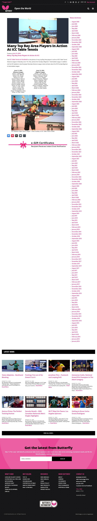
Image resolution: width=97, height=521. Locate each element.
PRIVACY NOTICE (45, 489)
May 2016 (74, 302)
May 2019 (74, 220)
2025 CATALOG (45, 479)
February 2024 (76, 90)
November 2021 (76, 152)
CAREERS (60, 479)
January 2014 (76, 341)
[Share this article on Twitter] (16, 135)
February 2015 (76, 337)
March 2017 (75, 279)
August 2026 (75, 22)
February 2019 (76, 227)
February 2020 (76, 200)
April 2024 (75, 85)
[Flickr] (73, 2)
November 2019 (76, 206)
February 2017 (76, 282)
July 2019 (74, 216)
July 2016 (74, 298)
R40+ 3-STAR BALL (28, 487)
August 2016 (75, 295)
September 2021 (77, 156)
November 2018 (76, 234)
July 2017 (74, 270)
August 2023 (75, 104)
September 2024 (77, 74)
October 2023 (76, 99)
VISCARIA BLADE (27, 481)
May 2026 (74, 28)
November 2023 (76, 97)
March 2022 (75, 143)
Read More (5, 387)
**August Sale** (7, 2)
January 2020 (76, 202)
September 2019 (77, 211)
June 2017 (75, 273)
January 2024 (76, 92)
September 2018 (77, 238)
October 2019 (76, 209)
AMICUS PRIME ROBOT (29, 485)
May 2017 (74, 275)
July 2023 (74, 106)
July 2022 (74, 133)
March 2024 (75, 88)
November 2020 (76, 179)
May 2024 (74, 83)
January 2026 (76, 38)
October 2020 (76, 181)
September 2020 (77, 184)
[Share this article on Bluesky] (24, 135)
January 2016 (76, 311)
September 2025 (77, 47)
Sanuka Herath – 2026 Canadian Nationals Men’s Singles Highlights (35, 413)
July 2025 (74, 51)
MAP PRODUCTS (45, 485)
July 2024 (74, 79)
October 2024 (76, 72)
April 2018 (75, 250)
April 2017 (75, 277)
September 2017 (77, 266)
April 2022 (75, 140)
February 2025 (76, 63)
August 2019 (75, 213)
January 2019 (76, 229)
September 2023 (77, 101)
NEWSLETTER (44, 487)
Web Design (79, 514)
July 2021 (74, 161)
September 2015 (77, 321)
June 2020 (75, 190)
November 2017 (76, 261)
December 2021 (76, 149)
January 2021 (76, 174)
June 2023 (75, 108)
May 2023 (74, 111)
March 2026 (75, 33)
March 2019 (75, 225)
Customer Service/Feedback (84, 486)
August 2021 (75, 158)
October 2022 (76, 127)
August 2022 (75, 131)
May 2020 (74, 193)
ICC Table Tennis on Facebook (19, 59)
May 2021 (74, 165)
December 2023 (76, 95)
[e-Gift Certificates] (38, 144)
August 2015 (75, 323)
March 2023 (75, 115)
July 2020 (74, 188)
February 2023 (76, 117)
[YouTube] (70, 2)
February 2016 (76, 309)
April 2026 (75, 31)
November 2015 (76, 316)
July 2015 (74, 325)
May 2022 (74, 138)
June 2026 (75, 26)
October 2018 (76, 236)
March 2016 (75, 307)
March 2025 (75, 60)
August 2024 (75, 76)
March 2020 (75, 197)
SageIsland (90, 514)
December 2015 (76, 314)
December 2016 (76, 286)
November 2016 (76, 289)
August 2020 (75, 186)
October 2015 (76, 318)
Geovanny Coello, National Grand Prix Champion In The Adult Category (82, 377)
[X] (68, 2)
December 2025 (76, 40)
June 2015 (75, 327)
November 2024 (76, 69)
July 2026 (74, 24)
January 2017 (76, 284)
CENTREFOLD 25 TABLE (29, 483)
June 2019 (75, 218)
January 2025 (76, 65)
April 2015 (75, 332)
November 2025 (76, 42)
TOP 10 (25, 477)
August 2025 (75, 49)
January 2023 (76, 120)
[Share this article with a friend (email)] (20, 135)
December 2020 (76, 177)
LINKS (42, 481)
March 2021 (75, 170)
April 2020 (75, 195)
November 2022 (76, 124)
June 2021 (75, 163)
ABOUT (60, 477)
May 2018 (74, 248)
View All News (48, 433)
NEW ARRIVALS (45, 477)
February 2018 (76, 254)
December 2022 (76, 122)
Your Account (91, 2)
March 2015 (75, 334)
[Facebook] (65, 2)
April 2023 (75, 113)
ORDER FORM (62, 483)
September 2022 (77, 129)
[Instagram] (76, 2)
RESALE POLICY (45, 483)
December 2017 (76, 259)
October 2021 (76, 154)
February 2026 (76, 35)
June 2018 (75, 245)
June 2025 (75, 53)
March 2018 (75, 252)
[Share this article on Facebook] (8, 135)
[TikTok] (78, 2)
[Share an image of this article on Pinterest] (12, 135)
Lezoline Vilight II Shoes (12, 477)
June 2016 (75, 300)
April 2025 (75, 58)
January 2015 (76, 339)
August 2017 (75, 268)
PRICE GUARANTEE (63, 485)
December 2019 (76, 204)
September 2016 (77, 293)
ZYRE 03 (7, 491)
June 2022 (75, 136)
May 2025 (74, 56)
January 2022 (76, 147)
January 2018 (76, 257)
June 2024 (75, 81)
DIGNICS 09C (26, 479)
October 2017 (76, 263)
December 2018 (76, 232)
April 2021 (75, 168)
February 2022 (76, 145)
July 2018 (74, 243)
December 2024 (76, 67)
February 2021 (76, 172)
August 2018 (75, 241)
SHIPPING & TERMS (63, 487)
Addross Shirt (9, 483)
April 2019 (75, 222)
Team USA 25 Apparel (11, 489)
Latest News (9, 351)
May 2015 (74, 330)
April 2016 (75, 305)
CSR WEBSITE (62, 481)
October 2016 (76, 291)
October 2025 (76, 44)
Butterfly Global (80, 495)
